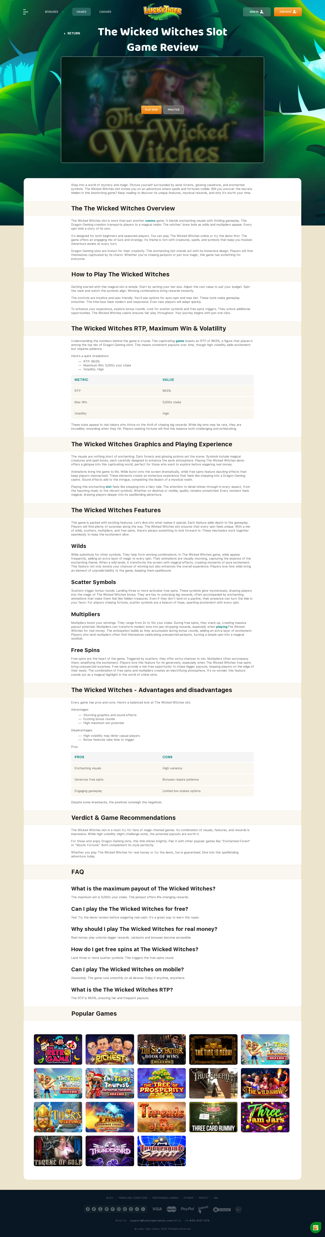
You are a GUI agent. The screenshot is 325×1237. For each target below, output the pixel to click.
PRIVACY (204, 1198)
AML (216, 1198)
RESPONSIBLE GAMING (165, 1198)
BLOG (109, 1198)
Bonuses (51, 11)
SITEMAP (189, 1198)
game (180, 341)
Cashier (105, 11)
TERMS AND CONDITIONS (132, 1198)
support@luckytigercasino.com (151, 1220)
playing (222, 627)
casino (150, 220)
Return (74, 33)
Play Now (151, 109)
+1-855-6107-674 (197, 1220)
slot (109, 487)
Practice (173, 109)
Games (81, 11)
